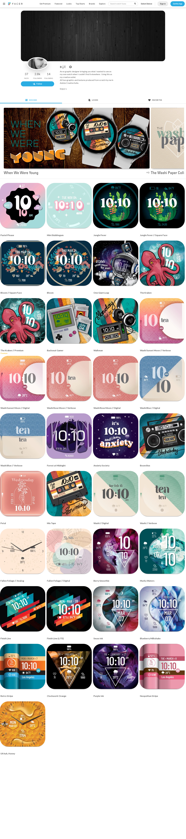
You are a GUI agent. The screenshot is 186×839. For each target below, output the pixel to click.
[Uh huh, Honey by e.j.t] (22, 724)
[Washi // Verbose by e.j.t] (162, 493)
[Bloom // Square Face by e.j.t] (22, 263)
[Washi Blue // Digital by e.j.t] (162, 378)
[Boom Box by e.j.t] (162, 436)
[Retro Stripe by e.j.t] (22, 666)
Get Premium (45, 4)
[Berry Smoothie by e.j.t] (115, 551)
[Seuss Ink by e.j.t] (115, 608)
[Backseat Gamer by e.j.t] (69, 320)
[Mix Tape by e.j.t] (69, 493)
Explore (102, 4)
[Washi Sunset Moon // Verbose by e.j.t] (162, 320)
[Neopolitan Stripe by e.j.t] (162, 666)
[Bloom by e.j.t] (69, 263)
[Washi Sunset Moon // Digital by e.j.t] (22, 378)
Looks (69, 4)
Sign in (163, 4)
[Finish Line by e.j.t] (22, 608)
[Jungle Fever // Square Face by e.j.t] (162, 205)
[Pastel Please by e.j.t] (22, 205)
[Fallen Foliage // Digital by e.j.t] (69, 551)
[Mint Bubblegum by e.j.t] (69, 205)
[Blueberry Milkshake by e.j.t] (162, 608)
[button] (177, 4)
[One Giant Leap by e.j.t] (115, 263)
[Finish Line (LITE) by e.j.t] (69, 608)
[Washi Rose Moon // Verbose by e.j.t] (69, 378)
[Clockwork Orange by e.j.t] (69, 666)
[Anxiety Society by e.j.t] (115, 436)
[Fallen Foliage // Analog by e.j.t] (22, 551)
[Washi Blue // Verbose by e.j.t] (22, 436)
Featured (58, 4)
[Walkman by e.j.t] (115, 320)
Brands (92, 4)
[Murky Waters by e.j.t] (162, 551)
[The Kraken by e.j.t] (162, 263)
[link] (15, 4)
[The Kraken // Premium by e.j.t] (22, 320)
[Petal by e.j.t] (22, 493)
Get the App (177, 4)
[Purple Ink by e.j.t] (115, 666)
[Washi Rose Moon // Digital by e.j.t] (115, 378)
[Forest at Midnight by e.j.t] (69, 436)
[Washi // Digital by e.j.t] (115, 493)
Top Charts (80, 4)
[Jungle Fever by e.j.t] (115, 205)
